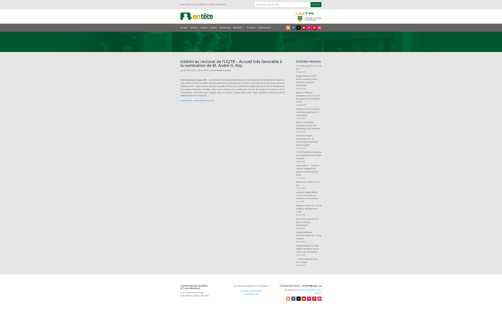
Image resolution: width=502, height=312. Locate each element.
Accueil (183, 28)
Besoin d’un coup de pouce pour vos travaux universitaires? (307, 222)
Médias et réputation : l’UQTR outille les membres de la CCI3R (308, 208)
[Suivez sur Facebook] (293, 28)
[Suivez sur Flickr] (309, 28)
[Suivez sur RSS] (288, 28)
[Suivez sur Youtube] (304, 28)
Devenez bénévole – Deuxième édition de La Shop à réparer (308, 235)
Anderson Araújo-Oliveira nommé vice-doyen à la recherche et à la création (307, 195)
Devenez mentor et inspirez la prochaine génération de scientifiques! (308, 112)
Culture (193, 28)
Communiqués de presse (220, 70)
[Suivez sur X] (298, 28)
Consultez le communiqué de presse (197, 100)
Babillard (237, 28)
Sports (213, 28)
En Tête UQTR (190, 70)
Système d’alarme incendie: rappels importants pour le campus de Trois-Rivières (307, 248)
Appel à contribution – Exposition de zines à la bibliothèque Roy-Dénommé (308, 125)
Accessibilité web (251, 294)
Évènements (264, 28)
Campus (204, 28)
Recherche (225, 28)
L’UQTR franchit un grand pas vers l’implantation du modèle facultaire (308, 155)
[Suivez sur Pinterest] (314, 28)
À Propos (251, 28)
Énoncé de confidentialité (251, 291)
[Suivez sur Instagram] (319, 28)
